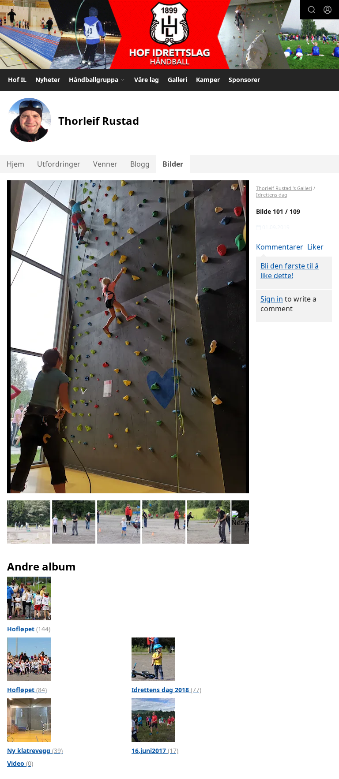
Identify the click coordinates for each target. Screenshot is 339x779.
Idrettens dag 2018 (166, 690)
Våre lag (146, 79)
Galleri (177, 79)
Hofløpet (28, 629)
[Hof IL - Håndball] (169, 35)
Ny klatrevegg (35, 750)
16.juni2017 (155, 750)
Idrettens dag (271, 194)
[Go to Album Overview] (29, 598)
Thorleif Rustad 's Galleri (284, 188)
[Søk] (312, 10)
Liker (315, 247)
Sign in (271, 299)
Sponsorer (244, 79)
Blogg (140, 164)
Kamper (208, 79)
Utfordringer (58, 164)
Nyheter (47, 79)
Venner (105, 164)
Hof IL (17, 79)
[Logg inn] (327, 10)
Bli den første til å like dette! (289, 270)
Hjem (15, 164)
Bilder (172, 164)
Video (20, 763)
